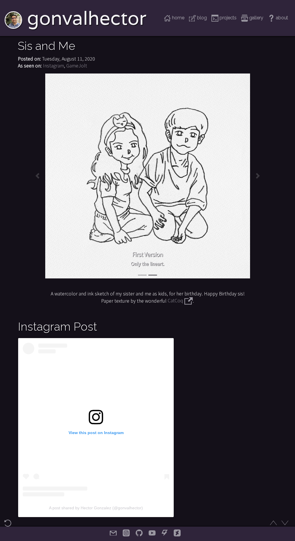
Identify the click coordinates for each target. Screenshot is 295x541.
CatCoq (176, 300)
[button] (37, 176)
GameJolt (76, 65)
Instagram (53, 65)
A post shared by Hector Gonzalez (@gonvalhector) (96, 508)
